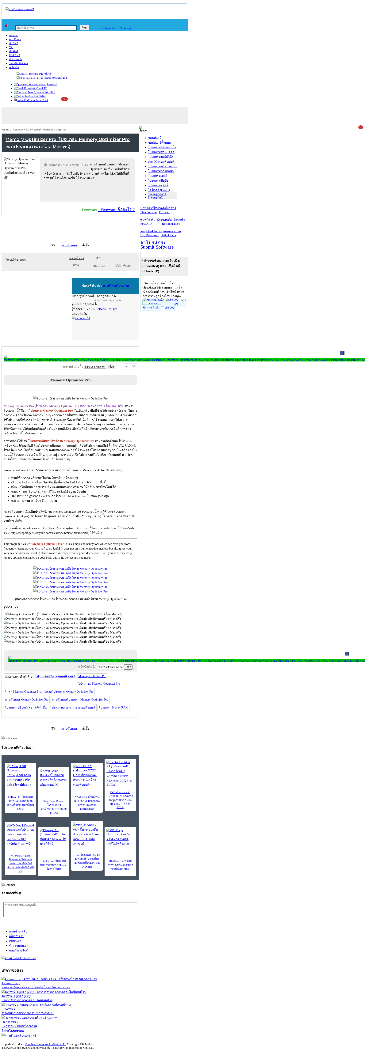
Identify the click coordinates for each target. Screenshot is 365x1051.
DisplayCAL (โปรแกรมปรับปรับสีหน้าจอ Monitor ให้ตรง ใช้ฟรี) (53, 865)
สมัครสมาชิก (108, 28)
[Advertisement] (88, 190)
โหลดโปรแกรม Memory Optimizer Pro (69, 691)
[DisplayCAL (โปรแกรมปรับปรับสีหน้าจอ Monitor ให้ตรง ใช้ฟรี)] (53, 837)
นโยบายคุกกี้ (78, 1040)
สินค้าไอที (14, 55)
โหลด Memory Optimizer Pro (23, 691)
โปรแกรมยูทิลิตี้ (33, 129)
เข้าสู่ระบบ (124, 28)
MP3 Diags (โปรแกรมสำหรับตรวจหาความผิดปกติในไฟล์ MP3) (120, 865)
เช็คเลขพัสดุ (48, 92)
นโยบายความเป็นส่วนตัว (50, 1040)
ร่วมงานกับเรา (18, 945)
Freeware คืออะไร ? (116, 209)
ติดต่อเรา (15, 941)
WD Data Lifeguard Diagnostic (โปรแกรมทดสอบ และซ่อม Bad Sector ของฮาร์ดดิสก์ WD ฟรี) (20, 863)
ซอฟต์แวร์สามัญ (151, 221)
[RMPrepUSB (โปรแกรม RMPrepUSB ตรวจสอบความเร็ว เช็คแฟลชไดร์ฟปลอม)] (20, 776)
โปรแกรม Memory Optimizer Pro (99, 683)
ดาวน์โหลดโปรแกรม (116, 285)
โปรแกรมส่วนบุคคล (161, 152)
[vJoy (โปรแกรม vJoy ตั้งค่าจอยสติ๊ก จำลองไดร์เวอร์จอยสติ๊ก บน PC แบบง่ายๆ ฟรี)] (87, 834)
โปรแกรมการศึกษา (161, 171)
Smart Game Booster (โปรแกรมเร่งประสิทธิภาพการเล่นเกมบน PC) (54, 807)
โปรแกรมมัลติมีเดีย (160, 156)
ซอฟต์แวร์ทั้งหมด (159, 142)
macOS (86, 318)
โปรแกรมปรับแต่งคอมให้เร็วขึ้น (26, 707)
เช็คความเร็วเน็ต (151, 307)
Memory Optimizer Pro (92, 676)
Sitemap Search (157, 194)
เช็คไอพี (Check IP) (36, 88)
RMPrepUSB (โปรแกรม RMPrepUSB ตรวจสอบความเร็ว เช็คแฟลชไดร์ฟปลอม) (20, 803)
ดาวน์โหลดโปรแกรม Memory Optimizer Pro (80, 699)
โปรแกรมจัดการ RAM (113, 707)
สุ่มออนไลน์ (39, 96)
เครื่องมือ (14, 67)
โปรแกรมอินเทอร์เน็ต (162, 147)
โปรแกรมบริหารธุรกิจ (162, 166)
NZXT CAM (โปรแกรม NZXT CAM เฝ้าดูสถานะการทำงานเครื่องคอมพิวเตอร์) (87, 803)
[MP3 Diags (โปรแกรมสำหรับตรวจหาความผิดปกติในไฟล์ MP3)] (120, 837)
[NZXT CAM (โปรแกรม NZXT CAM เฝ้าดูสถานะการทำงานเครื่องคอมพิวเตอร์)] (87, 776)
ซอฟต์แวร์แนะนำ (173, 221)
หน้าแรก (13, 35)
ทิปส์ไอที (13, 51)
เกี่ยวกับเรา (16, 936)
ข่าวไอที (13, 43)
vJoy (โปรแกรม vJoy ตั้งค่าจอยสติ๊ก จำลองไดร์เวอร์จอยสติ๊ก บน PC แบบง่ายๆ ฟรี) (87, 860)
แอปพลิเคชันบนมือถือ (55, 77)
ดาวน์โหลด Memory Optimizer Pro (26, 699)
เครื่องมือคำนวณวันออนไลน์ (32, 100)
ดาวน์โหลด (15, 39)
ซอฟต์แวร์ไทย (149, 210)
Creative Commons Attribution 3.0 (45, 1044)
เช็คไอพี (169, 308)
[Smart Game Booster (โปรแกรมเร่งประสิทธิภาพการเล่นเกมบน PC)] (53, 778)
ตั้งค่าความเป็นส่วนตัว (16, 1040)
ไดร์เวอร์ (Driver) (159, 190)
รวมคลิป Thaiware (18, 63)
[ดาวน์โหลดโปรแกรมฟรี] (20, 9)
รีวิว (11, 47)
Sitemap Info (155, 197)
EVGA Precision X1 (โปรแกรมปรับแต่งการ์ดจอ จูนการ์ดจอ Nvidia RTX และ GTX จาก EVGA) (120, 800)
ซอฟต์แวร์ (45, 73)
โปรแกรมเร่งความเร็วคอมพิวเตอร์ (72, 707)
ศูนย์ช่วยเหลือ (18, 931)
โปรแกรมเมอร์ (157, 175)
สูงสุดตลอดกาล (171, 233)
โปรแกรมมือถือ (158, 180)
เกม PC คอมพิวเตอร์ (161, 161)
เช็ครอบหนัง (15, 59)
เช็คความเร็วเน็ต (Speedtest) (42, 84)
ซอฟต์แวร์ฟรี (167, 210)
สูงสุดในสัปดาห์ (150, 233)
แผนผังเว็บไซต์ (18, 950)
